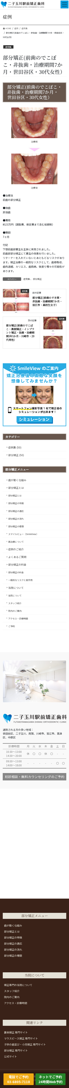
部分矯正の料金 (17, 564)
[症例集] (16, 300)
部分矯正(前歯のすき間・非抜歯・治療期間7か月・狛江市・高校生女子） (47, 301)
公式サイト (10, 1056)
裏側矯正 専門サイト (16, 1032)
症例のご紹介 (16, 549)
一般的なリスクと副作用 (20, 579)
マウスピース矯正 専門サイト (21, 1038)
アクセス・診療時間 (18, 618)
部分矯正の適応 (16, 511)
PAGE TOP (63, 1051)
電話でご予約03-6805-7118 (18, 1079)
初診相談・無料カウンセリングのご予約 (34, 776)
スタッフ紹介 (15, 603)
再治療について (16, 541)
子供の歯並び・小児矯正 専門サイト (25, 1044)
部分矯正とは (16, 488)
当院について (16, 588)
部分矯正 (37, 278)
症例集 (8, 46)
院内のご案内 (15, 610)
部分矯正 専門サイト (16, 1050)
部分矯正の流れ (16, 518)
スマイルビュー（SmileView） (23, 534)
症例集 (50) (14, 447)
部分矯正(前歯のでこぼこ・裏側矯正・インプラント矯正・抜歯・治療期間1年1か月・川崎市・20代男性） (20, 332)
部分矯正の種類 (16, 526)
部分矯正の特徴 (16, 503)
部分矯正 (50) (16, 455)
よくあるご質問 (17, 557)
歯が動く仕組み (17, 480)
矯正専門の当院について (18, 985)
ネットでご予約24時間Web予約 (50, 1079)
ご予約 (11, 626)
